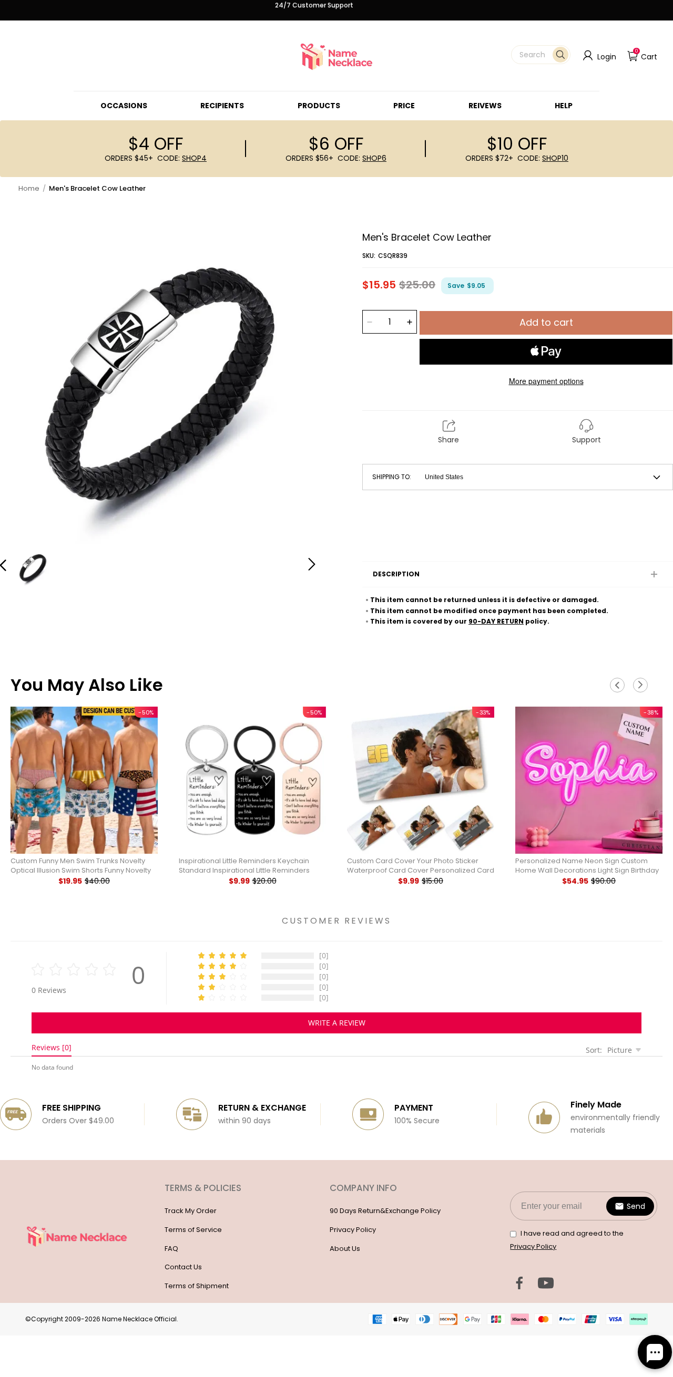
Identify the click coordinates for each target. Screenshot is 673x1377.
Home (28, 188)
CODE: (182, 158)
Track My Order (191, 1211)
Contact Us (183, 1267)
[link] (123, 105)
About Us (345, 1249)
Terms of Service (193, 1230)
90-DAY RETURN (496, 621)
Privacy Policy (353, 1230)
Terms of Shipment (197, 1286)
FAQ (171, 1249)
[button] (540, 54)
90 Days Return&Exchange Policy (385, 1211)
